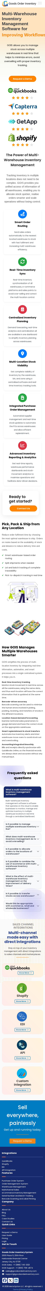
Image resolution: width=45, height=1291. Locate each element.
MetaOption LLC (16, 1286)
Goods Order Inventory (22, 3)
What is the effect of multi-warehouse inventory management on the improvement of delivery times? (20, 881)
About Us (6, 1209)
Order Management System (15, 1183)
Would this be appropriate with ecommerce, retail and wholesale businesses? (20, 906)
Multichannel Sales (10, 1189)
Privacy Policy (26, 1289)
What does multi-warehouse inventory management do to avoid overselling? (21, 839)
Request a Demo (22, 78)
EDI (3, 1167)
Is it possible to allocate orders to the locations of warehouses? (19, 851)
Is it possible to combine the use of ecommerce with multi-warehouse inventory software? (21, 865)
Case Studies (8, 1218)
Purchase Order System (13, 1180)
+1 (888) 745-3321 (21, 1264)
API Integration (9, 1170)
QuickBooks (7, 1161)
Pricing (5, 1238)
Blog (4, 1212)
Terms (16, 1289)
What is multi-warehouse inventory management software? (19, 792)
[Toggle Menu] (40, 3)
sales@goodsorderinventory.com (21, 1271)
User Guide (7, 1235)
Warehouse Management (14, 1186)
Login (4, 1241)
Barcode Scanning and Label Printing (19, 1198)
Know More (24, 973)
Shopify (5, 1164)
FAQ (4, 1215)
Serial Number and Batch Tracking (17, 1195)
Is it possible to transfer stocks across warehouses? (20, 894)
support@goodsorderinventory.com (22, 1274)
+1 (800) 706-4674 (24, 1268)
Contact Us (23, 508)
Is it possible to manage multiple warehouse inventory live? (21, 826)
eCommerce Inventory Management (19, 1192)
